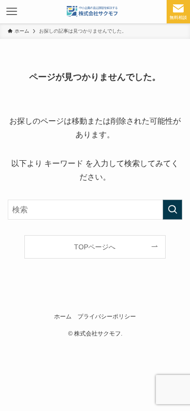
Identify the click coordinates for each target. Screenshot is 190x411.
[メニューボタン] (11, 11)
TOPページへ (94, 247)
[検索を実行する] (172, 210)
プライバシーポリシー (106, 316)
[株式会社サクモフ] (95, 11)
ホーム (63, 316)
